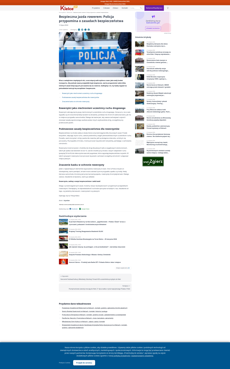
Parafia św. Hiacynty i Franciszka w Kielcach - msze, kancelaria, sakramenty (87, 318)
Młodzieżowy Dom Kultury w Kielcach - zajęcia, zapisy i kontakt (83, 321)
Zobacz (115, 8)
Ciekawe (106, 8)
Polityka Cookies (64, 363)
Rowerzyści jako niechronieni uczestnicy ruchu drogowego (82, 93)
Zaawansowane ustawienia (142, 355)
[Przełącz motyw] (168, 8)
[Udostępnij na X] (85, 30)
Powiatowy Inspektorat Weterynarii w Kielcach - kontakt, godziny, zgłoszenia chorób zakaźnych (94, 308)
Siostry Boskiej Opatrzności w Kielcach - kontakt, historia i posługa (84, 311)
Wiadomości (69, 12)
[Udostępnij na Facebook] (89, 30)
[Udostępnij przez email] (82, 30)
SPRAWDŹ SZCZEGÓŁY (153, 28)
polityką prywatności (122, 355)
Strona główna (62, 12)
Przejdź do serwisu (84, 363)
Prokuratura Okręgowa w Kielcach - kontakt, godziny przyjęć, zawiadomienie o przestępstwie (94, 315)
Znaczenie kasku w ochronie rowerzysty (75, 101)
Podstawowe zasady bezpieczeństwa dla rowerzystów (80, 97)
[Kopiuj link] (79, 30)
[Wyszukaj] (141, 8)
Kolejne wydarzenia (122, 268)
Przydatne (96, 8)
